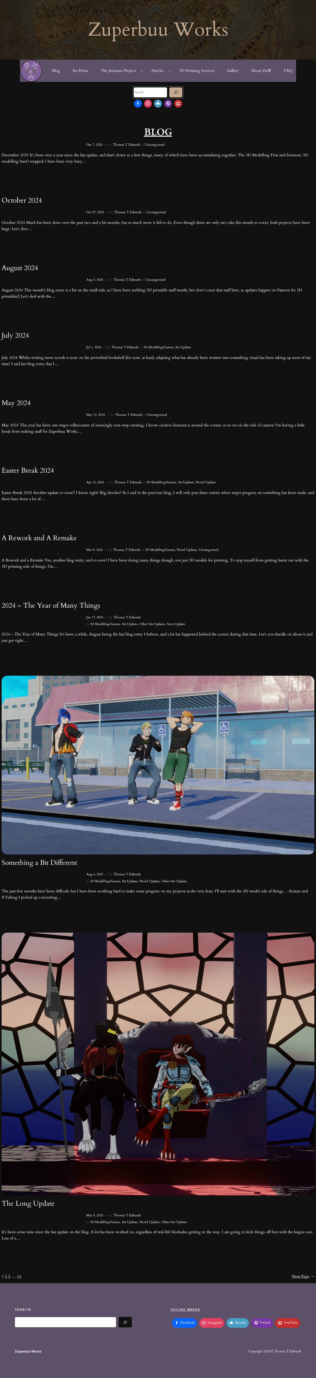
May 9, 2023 (94, 1215)
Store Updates (176, 624)
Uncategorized (154, 144)
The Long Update (28, 1204)
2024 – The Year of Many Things (51, 606)
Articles (157, 70)
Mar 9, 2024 (94, 550)
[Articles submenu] (170, 71)
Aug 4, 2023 (94, 874)
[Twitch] (168, 104)
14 (19, 1276)
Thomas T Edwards (126, 144)
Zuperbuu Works (28, 1351)
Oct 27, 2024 (95, 212)
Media (193, 1309)
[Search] (175, 92)
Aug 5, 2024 (94, 279)
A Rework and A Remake (39, 538)
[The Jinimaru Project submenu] (142, 71)
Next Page (303, 1276)
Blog (56, 70)
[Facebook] (138, 104)
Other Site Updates (152, 624)
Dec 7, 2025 (94, 144)
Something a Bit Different (39, 863)
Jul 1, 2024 (93, 347)
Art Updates (183, 347)
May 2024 (16, 403)
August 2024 (20, 268)
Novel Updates (206, 482)
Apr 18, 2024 (95, 482)
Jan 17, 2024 (94, 617)
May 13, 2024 (95, 415)
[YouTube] (178, 104)
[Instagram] (148, 104)
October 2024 (22, 201)
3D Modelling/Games (158, 347)
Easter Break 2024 (28, 471)
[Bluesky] (158, 104)
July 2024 (15, 336)
